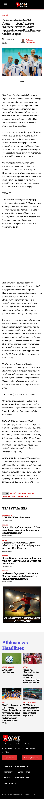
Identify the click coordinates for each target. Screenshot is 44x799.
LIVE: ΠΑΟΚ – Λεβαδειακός (16, 517)
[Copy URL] (33, 86)
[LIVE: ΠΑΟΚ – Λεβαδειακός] (11, 658)
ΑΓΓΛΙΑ (4, 540)
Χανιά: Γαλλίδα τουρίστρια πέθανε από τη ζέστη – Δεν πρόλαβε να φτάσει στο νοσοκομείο (21, 560)
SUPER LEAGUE (7, 515)
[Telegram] (27, 86)
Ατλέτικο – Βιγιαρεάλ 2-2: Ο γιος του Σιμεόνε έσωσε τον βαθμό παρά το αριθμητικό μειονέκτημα (20, 576)
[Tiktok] (2, 752)
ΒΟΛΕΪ (5, 15)
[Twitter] (15, 748)
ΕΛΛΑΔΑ (5, 555)
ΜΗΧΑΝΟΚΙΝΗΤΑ (29, 702)
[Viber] (22, 86)
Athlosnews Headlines (15, 645)
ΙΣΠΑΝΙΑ (5, 571)
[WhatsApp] (16, 86)
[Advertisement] (22, 255)
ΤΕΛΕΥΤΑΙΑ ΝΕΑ (14, 508)
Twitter (21, 748)
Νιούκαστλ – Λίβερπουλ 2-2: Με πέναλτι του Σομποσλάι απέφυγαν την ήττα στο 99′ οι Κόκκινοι (21, 545)
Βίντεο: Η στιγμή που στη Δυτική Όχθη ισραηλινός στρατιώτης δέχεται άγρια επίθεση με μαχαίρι (21, 530)
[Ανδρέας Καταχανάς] (23, 41)
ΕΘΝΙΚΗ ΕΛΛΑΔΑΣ (26, 493)
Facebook (8, 748)
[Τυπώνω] (38, 86)
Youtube (32, 748)
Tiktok (7, 752)
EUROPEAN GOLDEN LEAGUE (15, 496)
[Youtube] (27, 748)
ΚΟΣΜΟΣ (5, 525)
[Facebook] (6, 86)
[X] (11, 86)
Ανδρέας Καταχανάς (30, 41)
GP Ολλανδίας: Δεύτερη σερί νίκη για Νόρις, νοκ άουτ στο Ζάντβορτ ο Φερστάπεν (31, 710)
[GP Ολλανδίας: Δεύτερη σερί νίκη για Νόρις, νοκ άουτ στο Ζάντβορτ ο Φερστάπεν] (32, 694)
